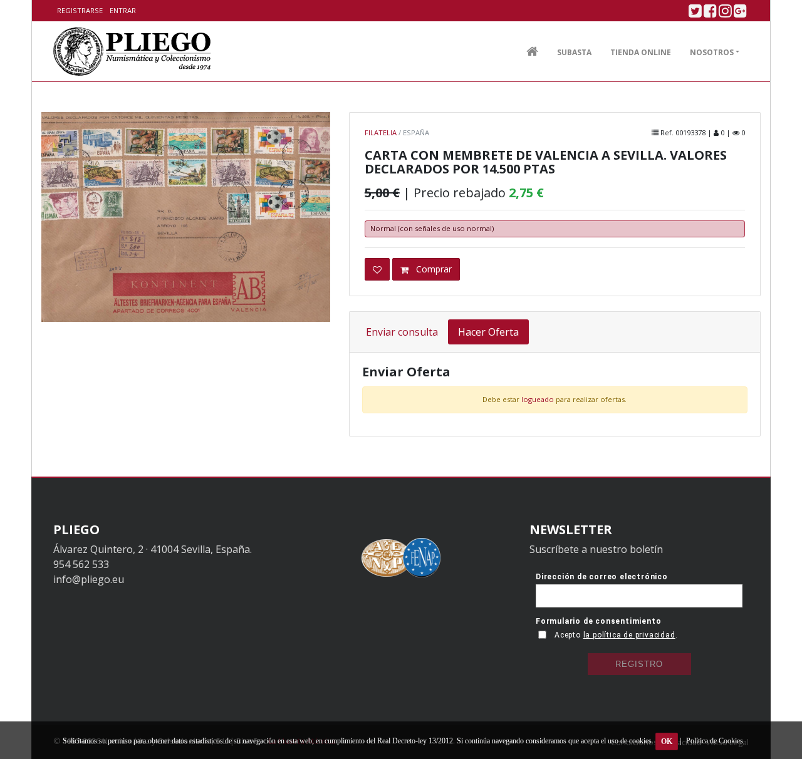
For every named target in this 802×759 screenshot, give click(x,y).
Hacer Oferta (488, 332)
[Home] (132, 51)
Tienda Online (640, 52)
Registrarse (80, 10)
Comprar (433, 269)
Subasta (574, 52)
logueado (537, 399)
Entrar (123, 10)
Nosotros (712, 52)
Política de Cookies (714, 740)
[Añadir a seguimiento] (377, 269)
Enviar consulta (402, 332)
